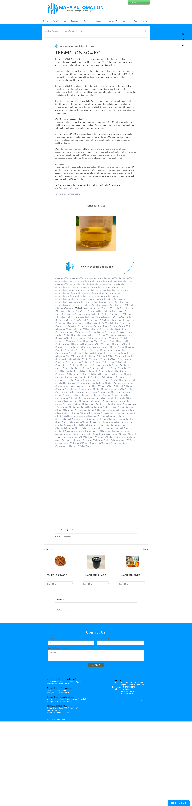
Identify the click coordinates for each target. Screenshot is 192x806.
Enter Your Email (103, 639)
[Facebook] (183, 39)
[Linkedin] (183, 45)
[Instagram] (183, 33)
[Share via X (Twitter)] (61, 530)
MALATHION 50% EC (129, 575)
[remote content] (96, 490)
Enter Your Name (54, 639)
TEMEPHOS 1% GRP (57, 575)
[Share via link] (72, 530)
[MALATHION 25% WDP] (96, 562)
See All (145, 549)
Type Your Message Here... (57, 648)
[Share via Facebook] (56, 530)
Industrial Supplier (51, 31)
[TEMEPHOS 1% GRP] (60, 562)
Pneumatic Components (72, 31)
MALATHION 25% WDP (94, 575)
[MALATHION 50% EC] (132, 562)
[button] (145, 31)
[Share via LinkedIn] (67, 530)
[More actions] (135, 46)
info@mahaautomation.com (131, 683)
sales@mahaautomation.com (131, 685)
